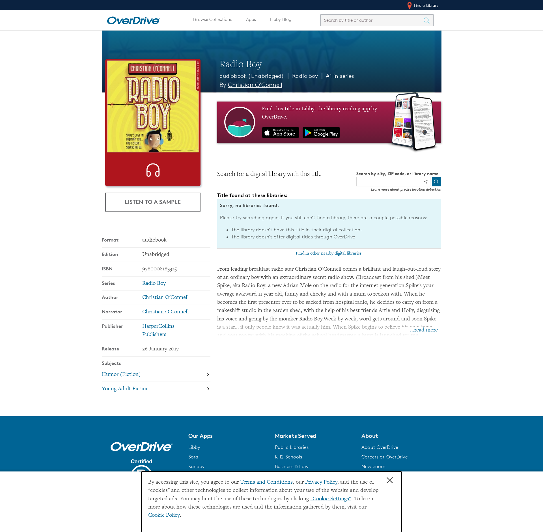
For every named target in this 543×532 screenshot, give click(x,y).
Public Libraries (292, 447)
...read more (424, 330)
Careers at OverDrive (384, 457)
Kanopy (196, 466)
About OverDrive (379, 447)
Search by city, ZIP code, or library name (397, 173)
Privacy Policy (321, 482)
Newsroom (373, 466)
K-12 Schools (288, 457)
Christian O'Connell (255, 84)
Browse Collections (212, 19)
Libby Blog (280, 19)
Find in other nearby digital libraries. (329, 253)
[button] (228, 436)
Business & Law (292, 466)
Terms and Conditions (266, 482)
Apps (251, 19)
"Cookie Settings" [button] (331, 499)
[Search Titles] (428, 20)
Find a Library (426, 5)
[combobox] (372, 20)
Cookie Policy (164, 515)
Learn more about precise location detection (406, 189)
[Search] (436, 181)
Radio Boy (305, 75)
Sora (193, 457)
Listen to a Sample (153, 201)
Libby (194, 447)
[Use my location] (425, 181)
